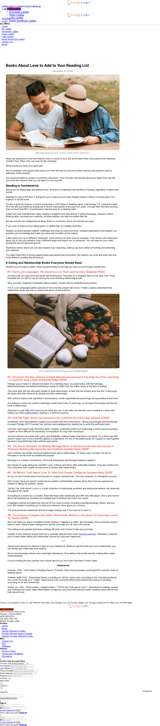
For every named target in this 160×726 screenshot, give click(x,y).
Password (4, 676)
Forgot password (7, 710)
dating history (31, 413)
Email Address (6, 673)
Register (6, 18)
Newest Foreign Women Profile (17, 636)
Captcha (3, 692)
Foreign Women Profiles (14, 631)
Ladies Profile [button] (15, 6)
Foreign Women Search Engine (17, 633)
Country (3, 678)
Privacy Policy (9, 651)
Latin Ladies (16, 17)
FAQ (4, 643)
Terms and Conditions (12, 653)
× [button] (0, 11)
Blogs (38, 6)
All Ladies (15, 8)
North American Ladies (22, 20)
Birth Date (4, 681)
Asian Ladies (16, 14)
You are (3, 663)
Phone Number (7, 671)
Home (5, 6)
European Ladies (19, 11)
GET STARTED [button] (6, 609)
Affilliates (6, 646)
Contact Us (29, 6)
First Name (5, 666)
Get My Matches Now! (8, 698)
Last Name (4, 668)
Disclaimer (7, 656)
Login (4, 8)
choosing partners (87, 534)
